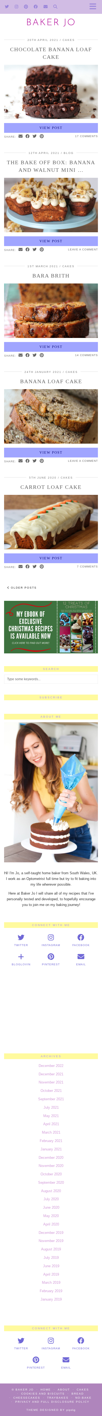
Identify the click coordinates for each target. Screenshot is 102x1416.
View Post (51, 128)
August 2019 (51, 1249)
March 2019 (51, 1282)
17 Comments (86, 136)
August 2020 (51, 1191)
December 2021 (51, 1074)
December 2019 (51, 1233)
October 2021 (51, 1091)
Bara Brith (51, 276)
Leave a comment (83, 249)
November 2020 (51, 1166)
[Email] (46, 6)
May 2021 (51, 1116)
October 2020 (51, 1174)
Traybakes (58, 1397)
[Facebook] (36, 6)
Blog (69, 152)
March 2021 (51, 1132)
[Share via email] (20, 136)
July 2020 (51, 1199)
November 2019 (51, 1241)
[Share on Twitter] (34, 136)
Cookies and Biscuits (43, 1393)
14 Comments (86, 355)
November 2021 (51, 1082)
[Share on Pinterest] (41, 136)
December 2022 (51, 1066)
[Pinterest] (26, 6)
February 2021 (51, 1141)
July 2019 (51, 1258)
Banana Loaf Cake (51, 381)
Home (46, 1389)
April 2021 (51, 1124)
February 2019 (51, 1291)
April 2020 (51, 1224)
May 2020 (51, 1216)
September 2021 (51, 1099)
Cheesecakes (26, 1397)
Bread (78, 1393)
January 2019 (51, 1299)
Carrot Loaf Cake (51, 487)
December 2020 (51, 1158)
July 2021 (51, 1107)
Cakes (69, 39)
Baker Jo (51, 22)
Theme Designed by (51, 1409)
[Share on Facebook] (27, 136)
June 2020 (51, 1207)
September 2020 (51, 1182)
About (64, 1389)
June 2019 (51, 1266)
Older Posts (23, 587)
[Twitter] (7, 6)
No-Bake (83, 1397)
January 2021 (51, 1149)
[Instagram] (16, 6)
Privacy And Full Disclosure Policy (52, 1401)
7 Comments (87, 566)
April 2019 (51, 1274)
